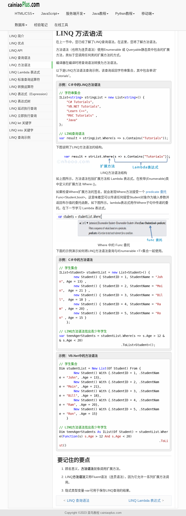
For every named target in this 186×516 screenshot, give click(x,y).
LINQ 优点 (16, 43)
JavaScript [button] (49, 13)
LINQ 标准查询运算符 (24, 79)
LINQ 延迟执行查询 (23, 108)
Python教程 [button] (123, 13)
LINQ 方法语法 (19, 65)
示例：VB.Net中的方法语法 (78, 356)
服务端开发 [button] (74, 13)
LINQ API (15, 50)
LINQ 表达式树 (19, 101)
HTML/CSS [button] (23, 13)
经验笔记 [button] (41, 25)
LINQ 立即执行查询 (23, 116)
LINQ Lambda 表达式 (24, 72)
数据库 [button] (20, 25)
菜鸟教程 (93, 512)
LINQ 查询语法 (19, 58)
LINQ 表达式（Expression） (29, 94)
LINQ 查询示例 (19, 137)
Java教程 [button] (99, 13)
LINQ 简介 (16, 36)
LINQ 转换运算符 (21, 87)
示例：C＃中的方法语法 (76, 260)
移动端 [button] (147, 13)
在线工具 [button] (61, 25)
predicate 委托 (156, 192)
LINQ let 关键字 (20, 123)
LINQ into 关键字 (21, 130)
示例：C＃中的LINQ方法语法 (79, 84)
